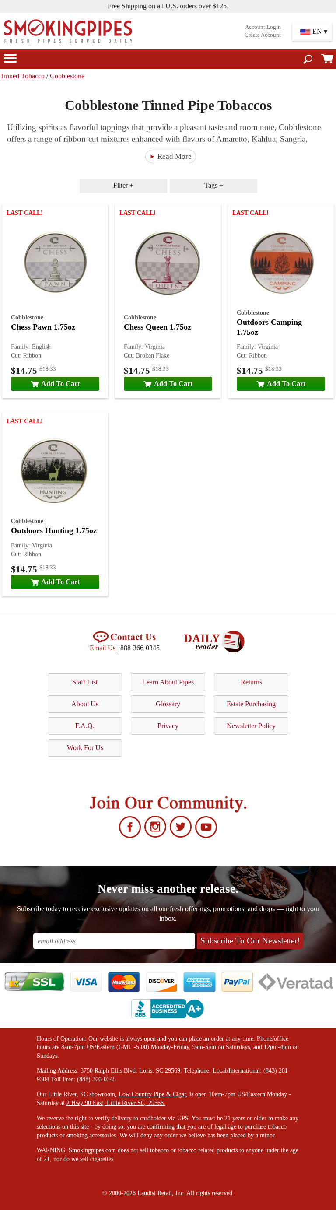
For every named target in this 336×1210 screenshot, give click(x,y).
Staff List (85, 682)
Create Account (263, 35)
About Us (84, 704)
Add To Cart (60, 383)
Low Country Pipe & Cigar (152, 1094)
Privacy (168, 726)
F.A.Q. (84, 726)
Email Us (103, 648)
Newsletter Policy (251, 726)
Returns (251, 682)
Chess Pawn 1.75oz (43, 327)
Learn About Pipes (168, 682)
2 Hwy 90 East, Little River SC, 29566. (115, 1103)
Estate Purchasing (251, 704)
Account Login (263, 27)
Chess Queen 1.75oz (157, 327)
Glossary (168, 704)
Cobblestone (67, 76)
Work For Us (85, 747)
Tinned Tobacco (22, 76)
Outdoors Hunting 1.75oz (54, 530)
